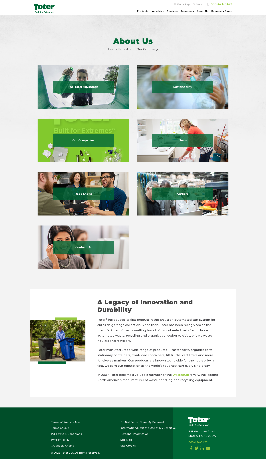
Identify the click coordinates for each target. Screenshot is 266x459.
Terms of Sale (60, 428)
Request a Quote (221, 11)
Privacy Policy (60, 439)
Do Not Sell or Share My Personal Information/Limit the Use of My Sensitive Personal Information (148, 428)
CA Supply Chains (62, 445)
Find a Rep (183, 4)
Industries (157, 11)
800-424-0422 (221, 4)
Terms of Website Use (65, 422)
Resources (187, 11)
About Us (202, 11)
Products (142, 11)
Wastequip (181, 375)
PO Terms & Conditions (66, 434)
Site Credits (128, 445)
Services (172, 11)
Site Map (126, 439)
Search (200, 4)
